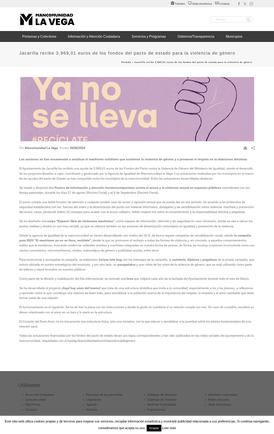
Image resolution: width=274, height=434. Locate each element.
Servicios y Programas (149, 36)
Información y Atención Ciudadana (94, 36)
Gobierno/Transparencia (195, 36)
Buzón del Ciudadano (39, 394)
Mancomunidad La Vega (41, 148)
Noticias (91, 409)
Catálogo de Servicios (162, 394)
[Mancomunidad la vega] (47, 19)
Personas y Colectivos (39, 36)
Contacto (31, 409)
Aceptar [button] (154, 428)
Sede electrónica (219, 404)
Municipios (234, 36)
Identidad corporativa (222, 394)
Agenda (91, 404)
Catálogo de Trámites (161, 399)
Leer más (169, 428)
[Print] (245, 148)
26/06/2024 (77, 148)
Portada (126, 62)
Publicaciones (156, 409)
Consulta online (35, 399)
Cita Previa (32, 404)
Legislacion (93, 399)
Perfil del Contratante (161, 404)
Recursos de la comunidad (104, 394)
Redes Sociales (218, 399)
